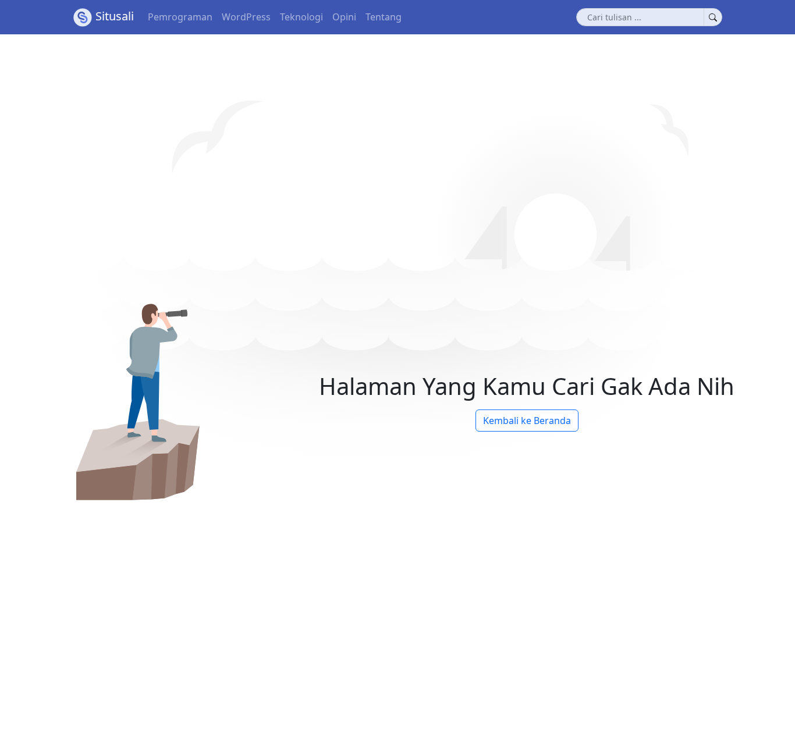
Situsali (114, 16)
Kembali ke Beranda (527, 420)
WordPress (246, 16)
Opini (344, 16)
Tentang (383, 16)
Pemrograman (180, 16)
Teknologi (301, 16)
